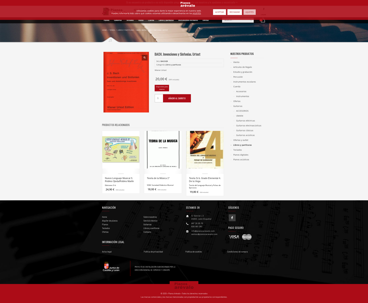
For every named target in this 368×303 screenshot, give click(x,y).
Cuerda (236, 86)
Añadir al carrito (177, 98)
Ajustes (250, 12)
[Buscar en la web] (250, 20)
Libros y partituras (173, 64)
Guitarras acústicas (245, 135)
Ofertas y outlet (240, 140)
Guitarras (237, 106)
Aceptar (219, 12)
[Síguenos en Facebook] (232, 217)
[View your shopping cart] (262, 20)
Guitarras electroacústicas (248, 125)
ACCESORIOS (242, 110)
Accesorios (241, 91)
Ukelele (239, 115)
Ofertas (236, 101)
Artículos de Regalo (242, 67)
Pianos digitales (240, 154)
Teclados (237, 149)
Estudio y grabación (242, 72)
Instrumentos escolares (244, 81)
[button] (144, 57)
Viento (236, 62)
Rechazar (235, 12)
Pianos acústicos (241, 159)
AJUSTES (197, 13)
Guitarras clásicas (244, 130)
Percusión (238, 76)
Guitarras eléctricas (245, 120)
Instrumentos (242, 96)
